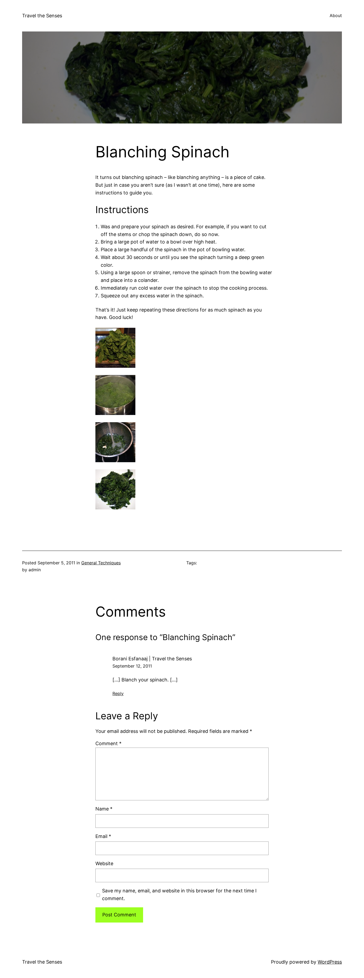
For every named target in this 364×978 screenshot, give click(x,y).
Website (104, 863)
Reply (118, 693)
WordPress (330, 962)
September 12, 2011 (132, 666)
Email (103, 836)
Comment (108, 743)
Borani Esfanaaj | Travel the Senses (152, 658)
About (336, 15)
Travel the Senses (42, 15)
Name (103, 809)
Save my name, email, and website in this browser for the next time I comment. (179, 894)
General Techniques (101, 562)
